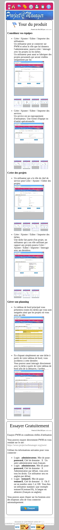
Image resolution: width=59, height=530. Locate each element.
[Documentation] (49, 6)
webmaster (48, 29)
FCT (42, 522)
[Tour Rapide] (19, 6)
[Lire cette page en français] (9, 8)
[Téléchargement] (37, 6)
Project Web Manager (43, 524)
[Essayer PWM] (25, 6)
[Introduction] (13, 6)
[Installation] (43, 6)
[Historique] (31, 6)
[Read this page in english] (9, 5)
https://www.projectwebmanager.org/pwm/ (27, 445)
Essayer (31, 508)
